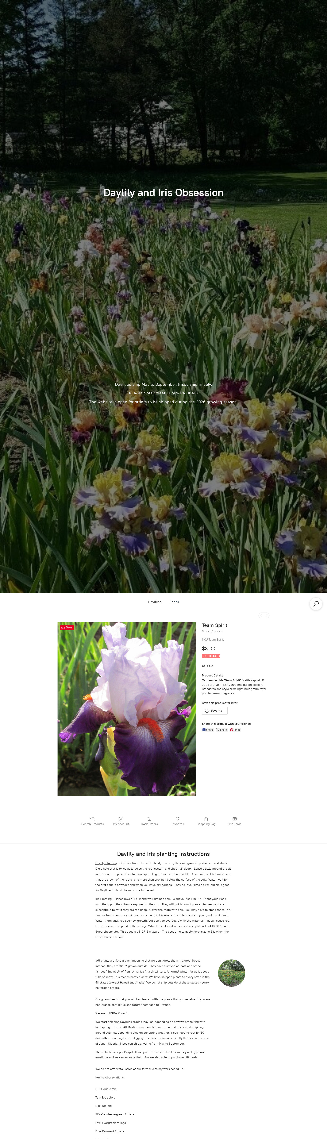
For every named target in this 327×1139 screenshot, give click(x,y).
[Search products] (316, 603)
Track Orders (149, 824)
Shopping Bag (206, 824)
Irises (175, 602)
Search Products (92, 824)
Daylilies (154, 602)
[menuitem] (261, 615)
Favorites (177, 824)
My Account (121, 824)
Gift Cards (234, 824)
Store (205, 631)
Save (69, 627)
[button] (215, 710)
